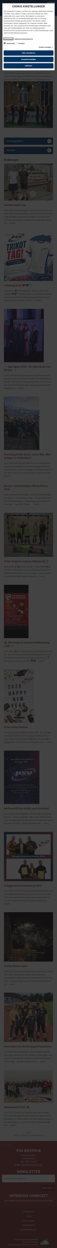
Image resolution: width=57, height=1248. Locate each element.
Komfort (21, 43)
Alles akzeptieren (28, 53)
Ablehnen (28, 66)
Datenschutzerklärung (23, 39)
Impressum (8, 39)
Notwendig (10, 43)
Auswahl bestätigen (28, 59)
